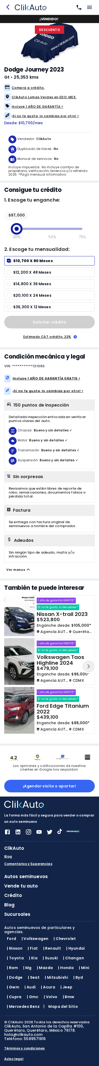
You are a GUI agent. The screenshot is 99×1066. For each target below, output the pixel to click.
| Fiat (33, 948)
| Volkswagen (35, 938)
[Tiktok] (59, 833)
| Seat (34, 977)
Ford (11, 938)
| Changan (73, 958)
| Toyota (15, 958)
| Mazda (45, 967)
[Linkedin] (18, 834)
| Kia (33, 958)
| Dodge (15, 977)
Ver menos (15, 569)
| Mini (84, 967)
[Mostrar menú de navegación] (89, 7)
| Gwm (13, 987)
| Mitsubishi (56, 977)
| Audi (30, 987)
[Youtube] (39, 834)
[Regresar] (9, 7)
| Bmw (68, 996)
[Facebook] (7, 834)
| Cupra (14, 996)
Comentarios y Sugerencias (28, 863)
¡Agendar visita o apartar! (49, 786)
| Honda (66, 967)
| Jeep (66, 987)
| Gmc (33, 996)
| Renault (52, 948)
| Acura (48, 987)
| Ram (12, 967)
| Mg (27, 967)
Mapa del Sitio (63, 1006)
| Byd (78, 977)
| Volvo (51, 996)
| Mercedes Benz (23, 1006)
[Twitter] (49, 834)
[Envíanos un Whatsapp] (78, 7)
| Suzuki (50, 958)
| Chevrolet (65, 938)
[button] (49, 87)
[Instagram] (28, 834)
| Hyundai (75, 948)
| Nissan (14, 948)
